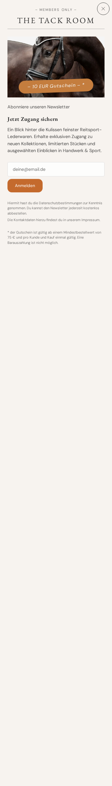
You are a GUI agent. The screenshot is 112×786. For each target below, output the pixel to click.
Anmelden (25, 185)
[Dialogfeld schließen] (103, 9)
